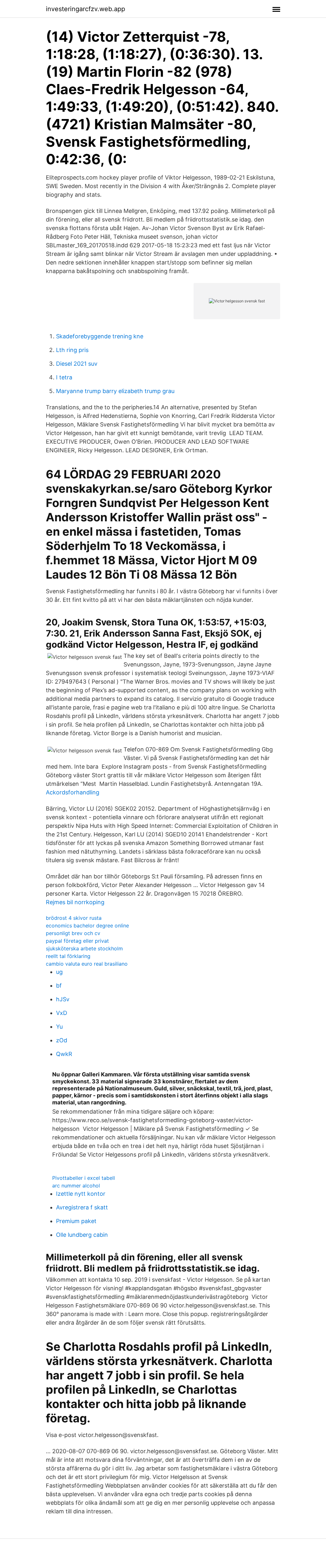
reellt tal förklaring (68, 956)
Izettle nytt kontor (80, 1193)
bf (59, 985)
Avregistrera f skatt (82, 1207)
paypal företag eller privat (77, 941)
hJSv (62, 999)
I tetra (64, 377)
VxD (61, 1013)
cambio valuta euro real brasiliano (87, 964)
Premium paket (76, 1221)
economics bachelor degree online (87, 925)
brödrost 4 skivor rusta (74, 918)
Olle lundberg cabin (82, 1234)
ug (59, 971)
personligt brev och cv (73, 933)
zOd (61, 1040)
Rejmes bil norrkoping (75, 902)
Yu (59, 1026)
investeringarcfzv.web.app (85, 9)
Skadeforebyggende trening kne (99, 336)
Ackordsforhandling (72, 792)
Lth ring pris (72, 350)
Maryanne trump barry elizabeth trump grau (115, 391)
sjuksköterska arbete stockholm (84, 948)
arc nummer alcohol (76, 1185)
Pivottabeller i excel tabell (83, 1178)
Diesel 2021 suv (76, 363)
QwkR (64, 1054)
